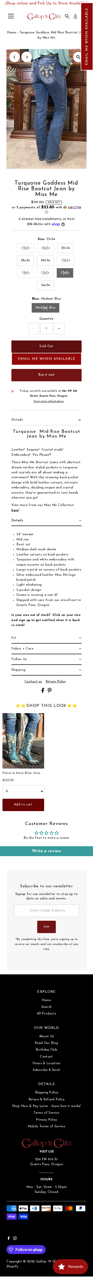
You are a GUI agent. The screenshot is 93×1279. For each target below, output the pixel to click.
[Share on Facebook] (43, 692)
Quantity (46, 318)
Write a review (46, 851)
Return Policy (56, 681)
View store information (48, 401)
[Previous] (14, 57)
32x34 (47, 273)
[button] (87, 36)
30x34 (67, 261)
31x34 (28, 273)
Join (46, 926)
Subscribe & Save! (46, 1070)
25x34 (27, 248)
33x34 (67, 273)
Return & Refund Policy (46, 1099)
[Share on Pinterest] (50, 692)
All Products (46, 1013)
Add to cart (23, 804)
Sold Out (46, 346)
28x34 (25, 260)
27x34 (65, 248)
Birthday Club (46, 1049)
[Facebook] (8, 1239)
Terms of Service (46, 1112)
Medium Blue (47, 308)
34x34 (45, 285)
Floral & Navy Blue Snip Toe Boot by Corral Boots (41, 773)
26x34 (47, 248)
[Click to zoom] (78, 57)
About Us (46, 1036)
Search (46, 1007)
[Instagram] (15, 1239)
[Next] (26, 57)
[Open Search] (67, 16)
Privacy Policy (46, 1119)
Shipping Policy (46, 1092)
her (14, 510)
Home (11, 32)
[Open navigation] (10, 16)
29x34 (45, 260)
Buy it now (46, 374)
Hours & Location (46, 1063)
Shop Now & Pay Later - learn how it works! (46, 1106)
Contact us (33, 681)
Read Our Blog (46, 1043)
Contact (46, 1056)
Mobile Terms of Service (46, 1126)
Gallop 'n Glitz (48, 1261)
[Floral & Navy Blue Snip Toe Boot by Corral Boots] (23, 740)
